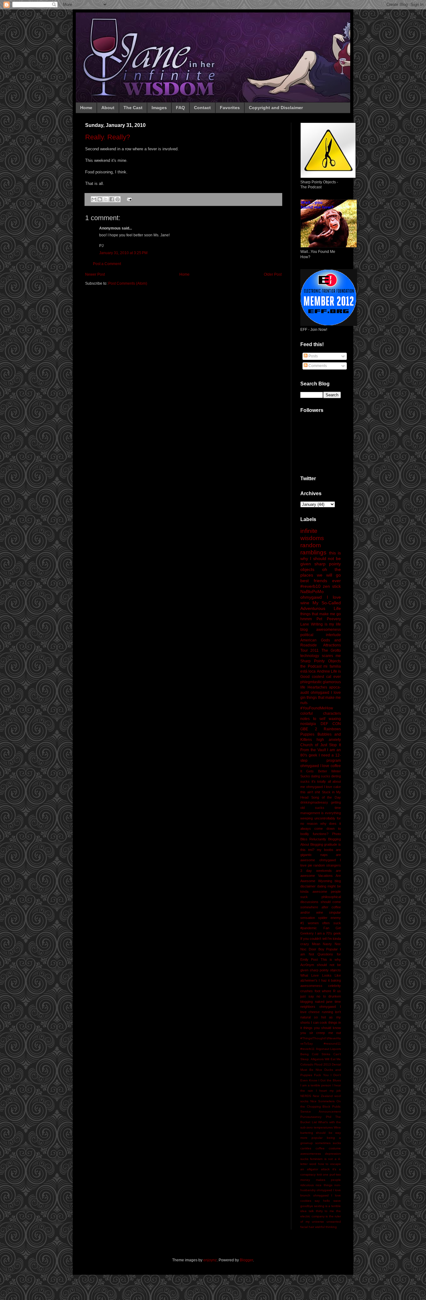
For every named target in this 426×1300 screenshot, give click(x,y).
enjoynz (210, 1260)
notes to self (312, 719)
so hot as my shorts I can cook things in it (320, 1022)
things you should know (322, 1028)
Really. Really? (107, 137)
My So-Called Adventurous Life (320, 605)
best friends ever (320, 580)
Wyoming (325, 881)
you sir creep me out (320, 1033)
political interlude (320, 635)
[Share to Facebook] (112, 199)
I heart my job (328, 1090)
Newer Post (95, 274)
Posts (312, 356)
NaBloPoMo (312, 591)
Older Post (273, 274)
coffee (320, 1148)
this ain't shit (310, 792)
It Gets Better (313, 771)
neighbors (307, 1006)
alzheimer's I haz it (315, 980)
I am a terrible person (315, 1085)
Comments (317, 366)
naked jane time (328, 1001)
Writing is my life (326, 624)
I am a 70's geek (328, 933)
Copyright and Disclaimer (276, 107)
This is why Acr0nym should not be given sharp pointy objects (320, 965)
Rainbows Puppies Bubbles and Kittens (320, 734)
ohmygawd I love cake (323, 787)
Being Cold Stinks (315, 1054)
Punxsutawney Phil (315, 1117)
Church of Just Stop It (320, 745)
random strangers (327, 865)
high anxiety (329, 739)
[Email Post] (128, 199)
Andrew (323, 671)
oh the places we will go (320, 572)
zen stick (332, 586)
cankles (305, 1148)
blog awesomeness (320, 629)
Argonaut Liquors (328, 1049)
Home (86, 107)
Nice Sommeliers (322, 1101)
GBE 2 (308, 729)
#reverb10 (310, 586)
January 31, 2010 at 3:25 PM (123, 253)
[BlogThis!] (100, 199)
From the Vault (313, 750)
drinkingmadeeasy (314, 802)
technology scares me (320, 656)
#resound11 (332, 1043)
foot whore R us (328, 991)
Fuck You (321, 1075)
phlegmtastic (311, 682)
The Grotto (331, 650)
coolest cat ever (326, 676)
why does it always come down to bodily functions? (320, 829)
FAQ (180, 107)
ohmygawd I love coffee (320, 766)
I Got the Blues (329, 1080)
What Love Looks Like (320, 975)
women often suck (324, 923)
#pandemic (308, 928)
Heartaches (317, 687)
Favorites (230, 107)
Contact (202, 107)
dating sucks (320, 776)
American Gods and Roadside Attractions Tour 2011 (320, 645)
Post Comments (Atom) (127, 283)
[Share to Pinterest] (117, 199)
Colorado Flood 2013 (315, 1064)
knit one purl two (329, 1174)
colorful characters (320, 713)
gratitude (330, 844)
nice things (324, 1185)
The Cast (133, 107)
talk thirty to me (321, 1211)
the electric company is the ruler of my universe (320, 1216)
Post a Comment (107, 264)
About (107, 107)
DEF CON (331, 724)
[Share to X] (106, 199)
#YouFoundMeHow (316, 708)
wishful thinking (326, 1227)
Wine (337, 1127)
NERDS (305, 1096)
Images (159, 107)
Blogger (246, 1260)
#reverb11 (307, 1049)
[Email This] (94, 199)
